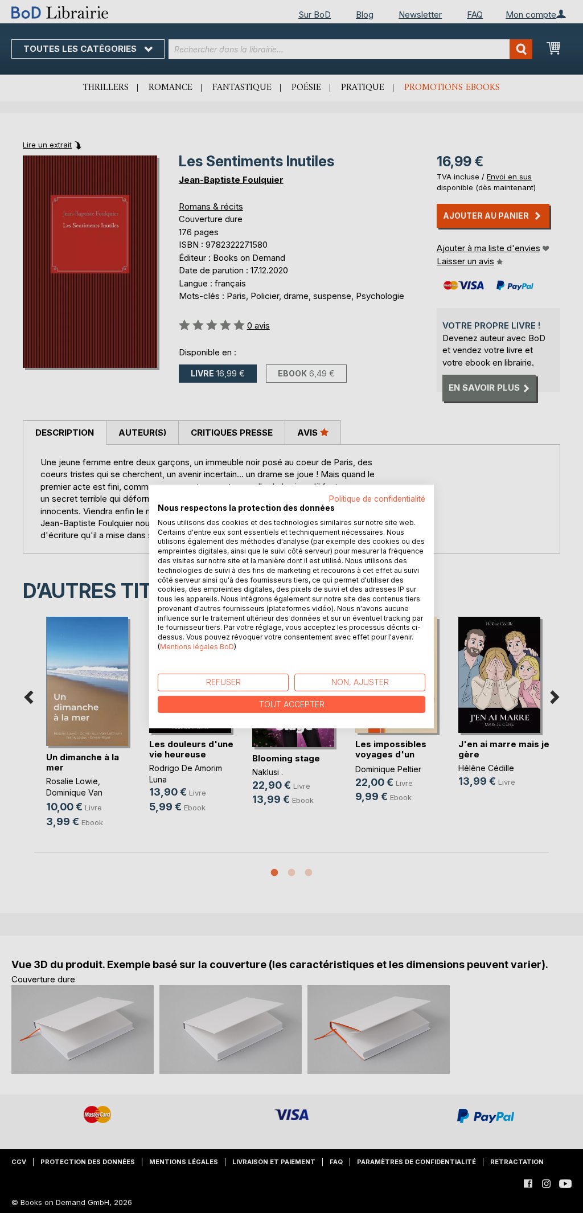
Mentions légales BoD (197, 646)
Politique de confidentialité (377, 498)
